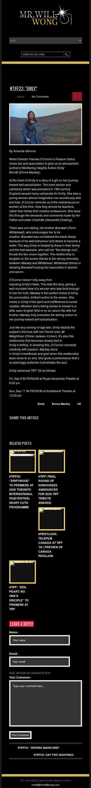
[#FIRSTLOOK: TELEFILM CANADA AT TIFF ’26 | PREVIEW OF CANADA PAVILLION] (50, 518)
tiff (79, 404)
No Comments (40, 96)
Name (14, 632)
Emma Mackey (61, 404)
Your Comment (20, 677)
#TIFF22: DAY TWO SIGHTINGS (54, 755)
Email (14, 653)
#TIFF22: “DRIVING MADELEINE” (39, 747)
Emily (41, 404)
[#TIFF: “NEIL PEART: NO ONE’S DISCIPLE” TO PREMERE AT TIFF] (21, 572)
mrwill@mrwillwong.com (45, 785)
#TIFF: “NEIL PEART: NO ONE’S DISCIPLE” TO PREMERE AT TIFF (19, 598)
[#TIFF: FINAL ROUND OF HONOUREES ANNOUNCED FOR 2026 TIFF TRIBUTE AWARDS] (50, 461)
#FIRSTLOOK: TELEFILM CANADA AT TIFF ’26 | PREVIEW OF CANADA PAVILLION (50, 545)
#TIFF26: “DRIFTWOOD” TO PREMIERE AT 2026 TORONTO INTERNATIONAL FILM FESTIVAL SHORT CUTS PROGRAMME (21, 491)
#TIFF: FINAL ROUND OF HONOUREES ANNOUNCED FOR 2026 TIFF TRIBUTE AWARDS (48, 489)
